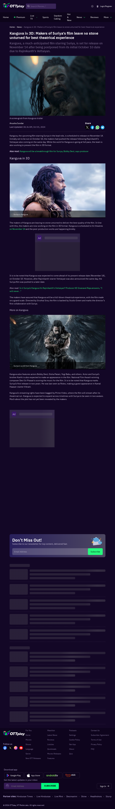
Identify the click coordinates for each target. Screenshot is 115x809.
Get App (72, 744)
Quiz (71, 753)
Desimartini (71, 796)
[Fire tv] (71, 775)
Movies (28, 739)
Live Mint (59, 796)
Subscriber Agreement (100, 735)
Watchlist (51, 730)
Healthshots (96, 796)
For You (29, 730)
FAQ (92, 749)
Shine (84, 796)
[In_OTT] (16, 748)
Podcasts (73, 730)
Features (51, 758)
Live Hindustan (44, 796)
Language (29, 749)
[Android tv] (53, 775)
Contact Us (95, 730)
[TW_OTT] (10, 748)
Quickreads (51, 749)
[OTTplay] (13, 6)
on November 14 (18, 228)
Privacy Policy (96, 744)
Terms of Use (96, 739)
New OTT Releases (33, 758)
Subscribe (95, 551)
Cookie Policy (74, 739)
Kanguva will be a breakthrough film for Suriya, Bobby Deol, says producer (54, 151)
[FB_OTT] (5, 748)
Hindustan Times (25, 796)
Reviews (50, 739)
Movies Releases (54, 753)
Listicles (50, 744)
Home (28, 735)
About (71, 749)
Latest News (52, 735)
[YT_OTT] (21, 748)
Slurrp (108, 796)
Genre (28, 753)
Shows (28, 744)
